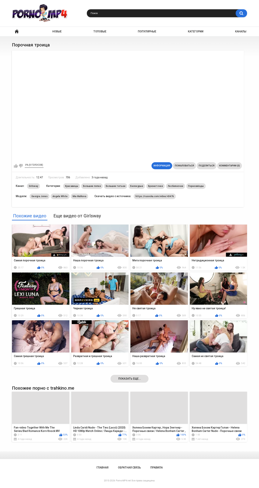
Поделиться (206, 165)
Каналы (240, 31)
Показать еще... (129, 378)
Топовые (99, 31)
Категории (195, 31)
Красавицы (71, 186)
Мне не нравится (21, 166)
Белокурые (136, 186)
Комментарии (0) (229, 165)
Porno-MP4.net (123, 480)
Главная (16, 31)
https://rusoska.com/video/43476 (155, 196)
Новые (57, 31)
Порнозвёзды (196, 186)
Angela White (60, 196)
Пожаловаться (184, 165)
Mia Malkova (79, 196)
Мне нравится (16, 166)
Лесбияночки (175, 186)
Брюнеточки (155, 186)
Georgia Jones (39, 196)
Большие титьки (115, 186)
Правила (156, 467)
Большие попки (92, 186)
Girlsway (33, 186)
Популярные (147, 31)
